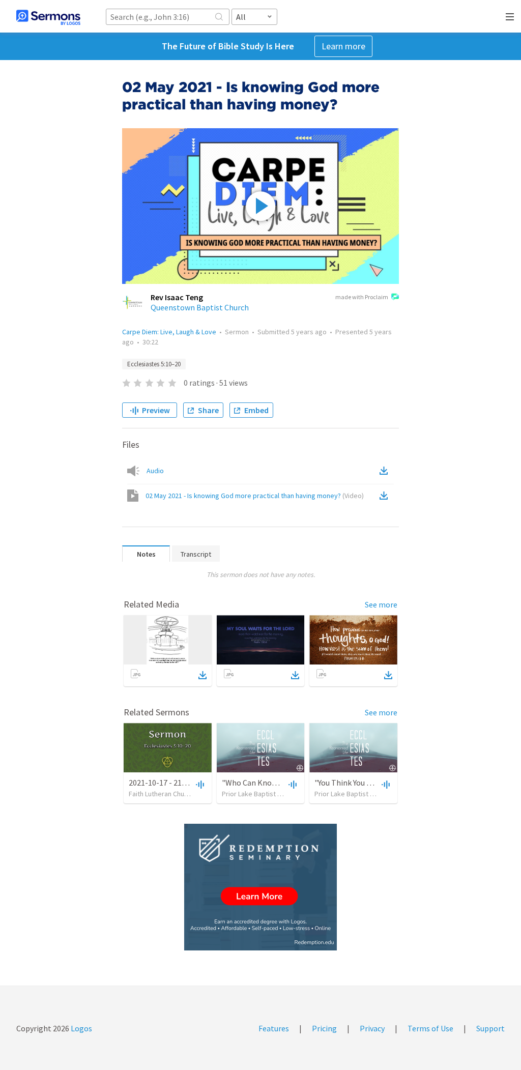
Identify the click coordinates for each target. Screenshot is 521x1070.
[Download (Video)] (386, 495)
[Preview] (199, 784)
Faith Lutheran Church (161, 793)
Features (273, 1028)
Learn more (343, 46)
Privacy (372, 1028)
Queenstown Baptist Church (200, 307)
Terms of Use (430, 1028)
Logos (80, 1028)
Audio (155, 470)
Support (490, 1028)
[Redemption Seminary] (260, 887)
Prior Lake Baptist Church (260, 793)
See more (381, 604)
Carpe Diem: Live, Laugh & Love (169, 331)
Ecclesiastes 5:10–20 (154, 364)
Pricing (324, 1028)
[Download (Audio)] (386, 470)
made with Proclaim (361, 297)
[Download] (202, 675)
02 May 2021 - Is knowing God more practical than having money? (255, 495)
